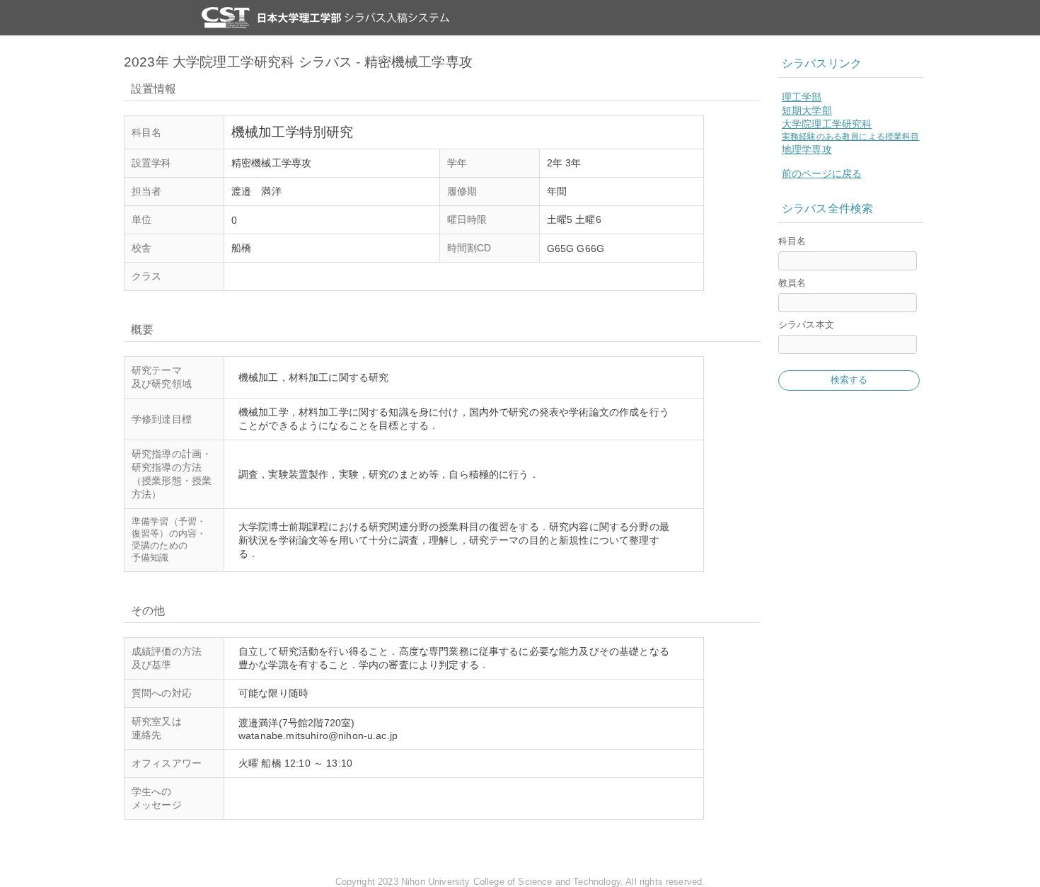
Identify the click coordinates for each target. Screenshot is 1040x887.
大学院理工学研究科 (827, 124)
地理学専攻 (807, 149)
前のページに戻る (822, 173)
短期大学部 (807, 110)
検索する (849, 379)
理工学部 (802, 97)
